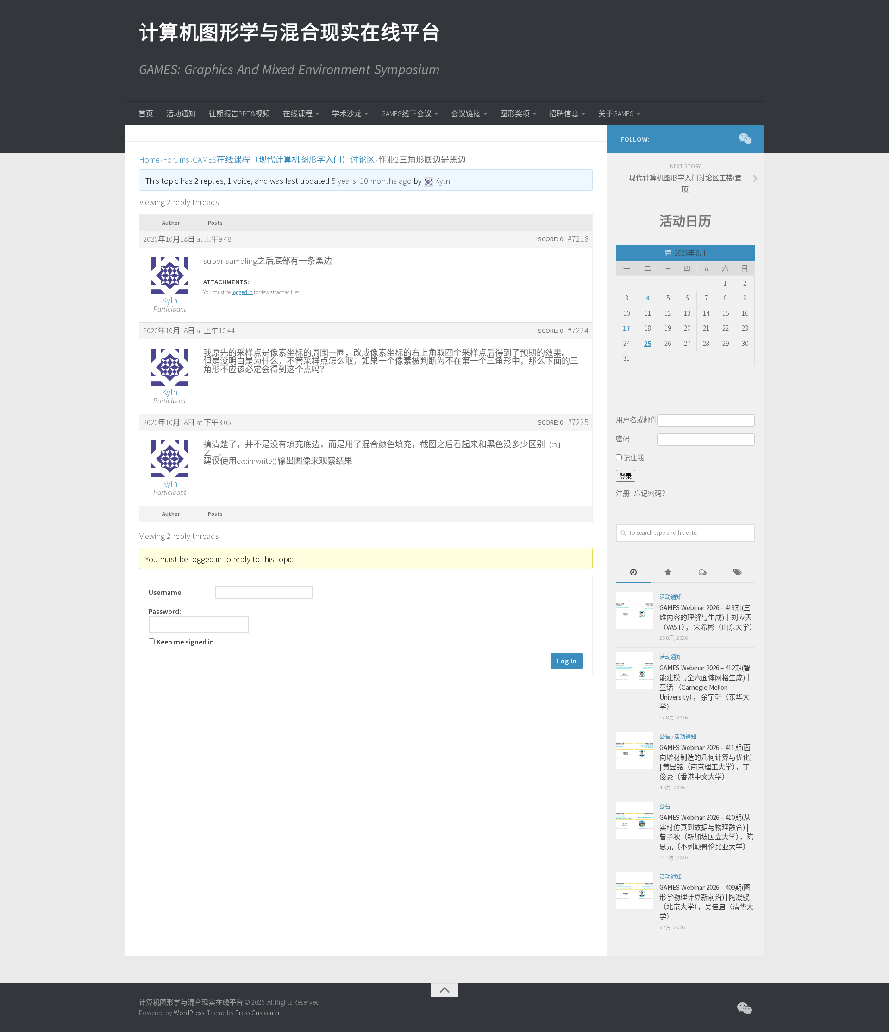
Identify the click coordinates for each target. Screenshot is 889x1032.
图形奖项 (515, 113)
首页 (145, 113)
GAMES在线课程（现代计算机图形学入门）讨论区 (284, 159)
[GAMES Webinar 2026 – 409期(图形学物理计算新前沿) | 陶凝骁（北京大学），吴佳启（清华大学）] (634, 890)
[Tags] (737, 573)
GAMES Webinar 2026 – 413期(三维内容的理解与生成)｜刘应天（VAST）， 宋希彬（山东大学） (707, 617)
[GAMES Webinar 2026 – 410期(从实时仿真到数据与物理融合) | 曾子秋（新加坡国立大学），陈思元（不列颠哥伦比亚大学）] (634, 820)
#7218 (578, 239)
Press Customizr (257, 1012)
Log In (566, 661)
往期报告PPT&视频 (239, 113)
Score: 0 (550, 239)
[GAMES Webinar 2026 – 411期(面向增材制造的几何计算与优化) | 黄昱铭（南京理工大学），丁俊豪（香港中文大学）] (634, 750)
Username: (166, 592)
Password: (165, 611)
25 (647, 343)
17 (626, 328)
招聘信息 (564, 113)
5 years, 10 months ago (372, 180)
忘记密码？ (651, 493)
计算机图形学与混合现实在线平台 (289, 32)
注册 (623, 493)
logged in (242, 291)
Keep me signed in (185, 642)
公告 (664, 736)
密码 (623, 438)
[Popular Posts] (668, 573)
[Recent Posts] (633, 573)
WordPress (189, 1012)
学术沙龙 (347, 113)
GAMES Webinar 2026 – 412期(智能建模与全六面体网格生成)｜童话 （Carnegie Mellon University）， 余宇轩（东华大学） (705, 687)
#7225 (578, 422)
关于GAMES (616, 113)
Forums (176, 159)
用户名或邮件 (636, 419)
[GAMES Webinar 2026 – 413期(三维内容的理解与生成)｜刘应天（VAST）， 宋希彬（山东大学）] (634, 610)
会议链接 (466, 113)
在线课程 (298, 113)
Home (149, 159)
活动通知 (181, 113)
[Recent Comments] (702, 573)
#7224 (578, 330)
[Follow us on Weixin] (744, 138)
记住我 (633, 457)
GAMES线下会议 (406, 113)
